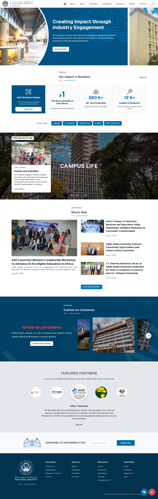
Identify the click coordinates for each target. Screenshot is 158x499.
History (74, 466)
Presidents (76, 473)
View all (143, 77)
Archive (48, 477)
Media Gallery (51, 470)
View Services (91, 49)
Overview (75, 477)
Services (143, 4)
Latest (72, 4)
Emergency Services (53, 473)
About (82, 4)
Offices (132, 4)
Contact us (50, 466)
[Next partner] (135, 411)
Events (100, 466)
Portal (126, 466)
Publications (102, 473)
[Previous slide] (137, 61)
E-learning (128, 470)
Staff (125, 477)
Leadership (76, 470)
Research (120, 4)
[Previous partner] (22, 411)
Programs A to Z (104, 480)
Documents (102, 470)
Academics (107, 4)
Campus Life (128, 473)
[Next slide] (153, 61)
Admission (93, 4)
